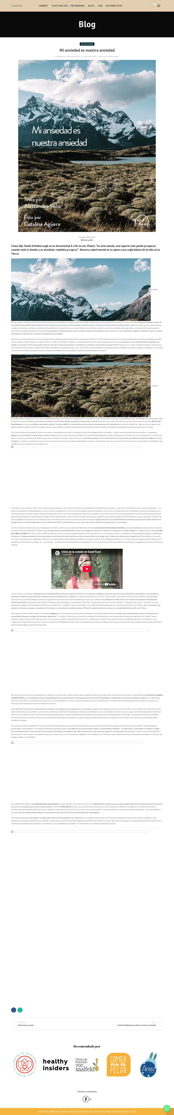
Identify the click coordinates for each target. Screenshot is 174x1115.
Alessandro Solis (73, 56)
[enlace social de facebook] (13, 1010)
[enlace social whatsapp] (20, 1010)
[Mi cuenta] (146, 5)
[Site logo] (16, 5)
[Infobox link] (160, 5)
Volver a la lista (87, 1023)
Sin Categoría (87, 44)
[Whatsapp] (166, 1108)
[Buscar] (141, 5)
